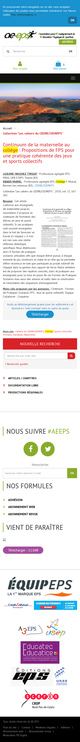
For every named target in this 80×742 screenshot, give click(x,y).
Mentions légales (46, 727)
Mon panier (60, 66)
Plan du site (10, 727)
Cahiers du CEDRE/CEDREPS (29, 331)
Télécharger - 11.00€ (23, 550)
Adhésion (15, 500)
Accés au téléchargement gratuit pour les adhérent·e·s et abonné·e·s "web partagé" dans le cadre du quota (40, 306)
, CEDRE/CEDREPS (44, 185)
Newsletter (40, 464)
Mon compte (20, 68)
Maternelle (29, 334)
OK (72, 20)
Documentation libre (23, 385)
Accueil (7, 128)
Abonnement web (21, 507)
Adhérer (67, 41)
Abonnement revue (23, 514)
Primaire (7, 334)
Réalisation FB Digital (15, 735)
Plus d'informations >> (24, 14)
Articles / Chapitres (22, 378)
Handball (18, 334)
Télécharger (40, 314)
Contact (26, 727)
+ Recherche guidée (16, 364)
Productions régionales (25, 392)
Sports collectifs (62, 331)
